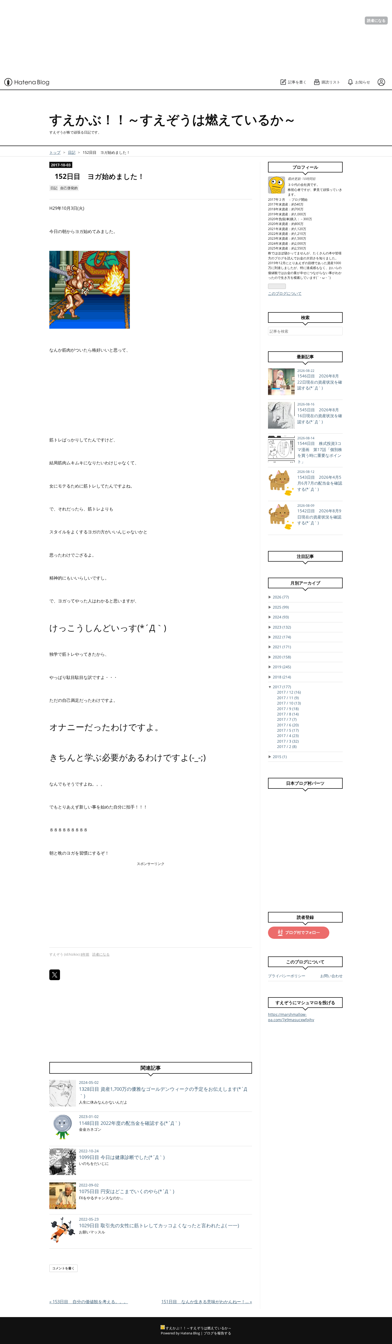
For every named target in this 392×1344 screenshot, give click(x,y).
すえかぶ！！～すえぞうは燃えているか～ (172, 119)
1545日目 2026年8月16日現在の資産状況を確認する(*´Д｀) (319, 415)
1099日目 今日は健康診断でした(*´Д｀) (122, 1157)
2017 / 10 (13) (289, 703)
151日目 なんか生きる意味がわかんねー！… (206, 1302)
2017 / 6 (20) (288, 724)
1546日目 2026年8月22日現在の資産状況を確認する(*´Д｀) (319, 382)
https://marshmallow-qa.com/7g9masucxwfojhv (291, 1017)
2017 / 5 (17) (288, 730)
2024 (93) (281, 616)
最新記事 (305, 357)
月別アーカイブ (305, 583)
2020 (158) (282, 656)
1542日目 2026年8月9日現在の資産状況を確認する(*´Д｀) (319, 516)
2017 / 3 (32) (288, 741)
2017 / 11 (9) (288, 697)
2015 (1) (280, 756)
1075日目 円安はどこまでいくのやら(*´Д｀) (126, 1191)
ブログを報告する (217, 1333)
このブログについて (285, 293)
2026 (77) (281, 596)
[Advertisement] (160, 37)
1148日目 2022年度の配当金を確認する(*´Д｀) (129, 1123)
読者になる (376, 20)
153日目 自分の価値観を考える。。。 (88, 1302)
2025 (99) (281, 607)
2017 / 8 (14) (288, 714)
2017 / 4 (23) (288, 735)
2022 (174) (282, 636)
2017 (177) (282, 686)
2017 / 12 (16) (289, 692)
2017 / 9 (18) (288, 708)
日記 (53, 188)
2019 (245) (282, 666)
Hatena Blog (190, 1333)
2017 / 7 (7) (287, 719)
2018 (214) (282, 676)
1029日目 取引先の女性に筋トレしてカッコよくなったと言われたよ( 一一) (159, 1225)
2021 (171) (282, 646)
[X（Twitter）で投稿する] (54, 974)
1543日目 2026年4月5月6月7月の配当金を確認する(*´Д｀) (319, 483)
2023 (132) (282, 627)
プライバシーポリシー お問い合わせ (305, 975)
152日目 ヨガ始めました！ (100, 176)
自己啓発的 (69, 188)
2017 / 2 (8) (287, 746)
